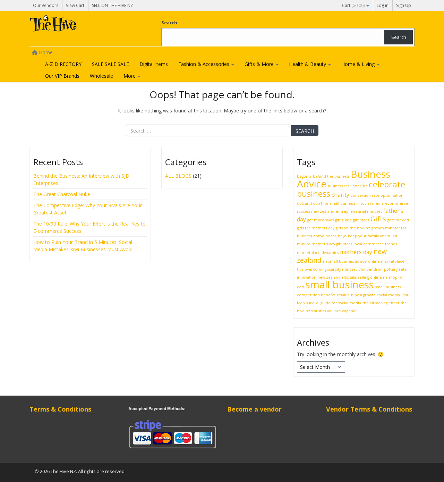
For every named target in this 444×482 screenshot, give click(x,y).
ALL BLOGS (178, 175)
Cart (353, 5)
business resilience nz (347, 186)
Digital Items (153, 64)
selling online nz (372, 277)
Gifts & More (260, 64)
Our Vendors (45, 5)
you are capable (342, 310)
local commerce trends (375, 244)
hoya (342, 236)
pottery (391, 269)
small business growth (356, 295)
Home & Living (358, 64)
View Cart (75, 5)
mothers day (356, 252)
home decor (324, 236)
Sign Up (403, 5)
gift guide (343, 220)
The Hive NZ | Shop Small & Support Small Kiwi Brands (81, 25)
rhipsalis (349, 277)
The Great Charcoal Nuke (62, 194)
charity (340, 194)
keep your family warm (369, 236)
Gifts (378, 218)
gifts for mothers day (315, 228)
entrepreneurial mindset (359, 211)
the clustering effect (380, 303)
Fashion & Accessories (204, 64)
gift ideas (361, 220)
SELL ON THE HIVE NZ (112, 5)
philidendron (370, 269)
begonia (304, 176)
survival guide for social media (333, 303)
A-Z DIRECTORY (63, 64)
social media (388, 295)
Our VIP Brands (62, 76)
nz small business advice (345, 261)
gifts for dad (398, 220)
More (130, 76)
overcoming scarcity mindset (331, 269)
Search (169, 22)
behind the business (331, 176)
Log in (382, 5)
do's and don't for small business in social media (340, 203)
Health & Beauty (308, 64)
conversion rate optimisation (377, 195)
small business (339, 284)
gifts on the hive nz (353, 228)
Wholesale (101, 76)
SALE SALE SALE (110, 64)
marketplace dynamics (318, 252)
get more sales (320, 220)
